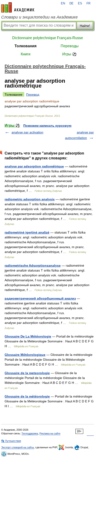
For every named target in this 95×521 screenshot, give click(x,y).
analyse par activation (27, 132)
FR (88, 3)
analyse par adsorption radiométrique (34, 166)
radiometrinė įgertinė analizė (27, 232)
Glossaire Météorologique (25, 355)
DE (71, 3)
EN (63, 3)
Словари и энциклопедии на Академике (39, 17)
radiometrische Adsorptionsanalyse (33, 265)
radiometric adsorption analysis (30, 199)
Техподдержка (29, 433)
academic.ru (17, 7)
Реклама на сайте (49, 433)
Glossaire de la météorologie (27, 396)
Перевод (32, 94)
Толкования (25, 46)
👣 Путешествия (11, 440)
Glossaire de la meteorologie (27, 373)
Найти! (85, 26)
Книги (25, 54)
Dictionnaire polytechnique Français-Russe (47, 38)
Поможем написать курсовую (47, 125)
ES (80, 3)
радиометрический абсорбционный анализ (40, 298)
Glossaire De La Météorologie (28, 336)
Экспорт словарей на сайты (17, 447)
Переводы (70, 46)
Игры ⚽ (69, 54)
